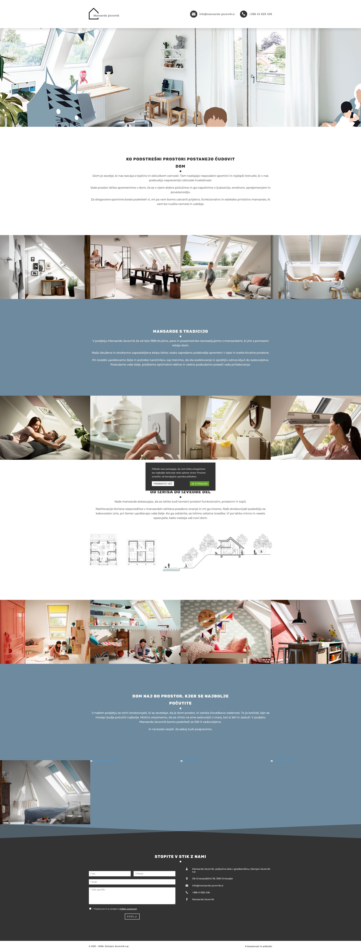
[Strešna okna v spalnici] (282, 760)
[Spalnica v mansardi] (45, 459)
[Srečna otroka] (187, 760)
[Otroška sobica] (135, 663)
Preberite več (163, 483)
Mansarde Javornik (203, 899)
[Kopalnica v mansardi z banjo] (316, 298)
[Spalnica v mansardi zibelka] (45, 823)
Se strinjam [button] (199, 483)
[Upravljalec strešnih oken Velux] (135, 459)
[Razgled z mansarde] (316, 459)
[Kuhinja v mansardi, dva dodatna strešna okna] (316, 663)
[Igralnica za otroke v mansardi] (45, 663)
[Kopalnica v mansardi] (45, 298)
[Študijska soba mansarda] (102, 760)
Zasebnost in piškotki (258, 946)
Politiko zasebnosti (128, 909)
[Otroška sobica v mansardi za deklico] (225, 663)
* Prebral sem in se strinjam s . (115, 909)
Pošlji (132, 916)
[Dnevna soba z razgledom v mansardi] (225, 298)
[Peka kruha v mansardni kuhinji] (135, 298)
